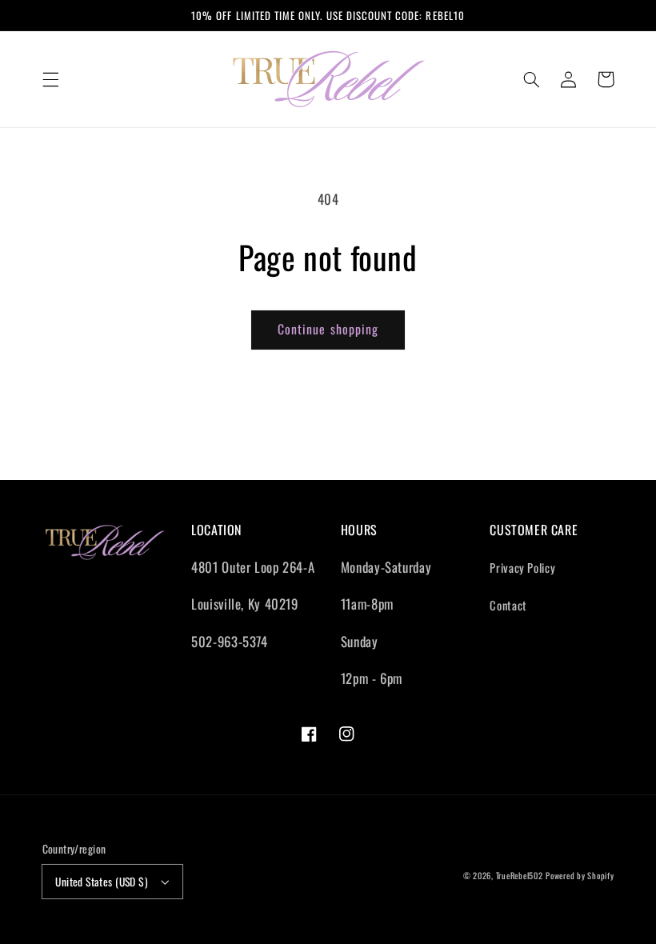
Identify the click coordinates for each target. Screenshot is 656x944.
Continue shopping (328, 328)
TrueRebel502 (519, 875)
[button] (50, 79)
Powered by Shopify (580, 875)
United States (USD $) (101, 882)
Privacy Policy (522, 567)
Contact (508, 605)
